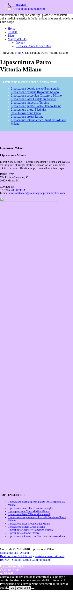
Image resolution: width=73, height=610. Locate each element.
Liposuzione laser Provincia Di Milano (29, 523)
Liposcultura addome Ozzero (24, 533)
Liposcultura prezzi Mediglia (28, 109)
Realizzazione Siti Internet (16, 556)
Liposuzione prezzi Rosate (27, 116)
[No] (32, 588)
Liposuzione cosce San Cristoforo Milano (36, 95)
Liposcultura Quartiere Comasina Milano (30, 529)
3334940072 (18, 189)
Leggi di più (23, 587)
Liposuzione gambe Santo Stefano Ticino (36, 106)
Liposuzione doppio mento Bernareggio (35, 88)
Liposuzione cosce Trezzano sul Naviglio (30, 508)
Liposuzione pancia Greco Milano (26, 526)
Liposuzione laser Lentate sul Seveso (33, 99)
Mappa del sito (9, 552)
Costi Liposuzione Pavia (26, 113)
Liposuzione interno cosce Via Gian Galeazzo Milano (37, 536)
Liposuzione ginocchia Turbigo (30, 102)
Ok (12, 587)
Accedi (24, 552)
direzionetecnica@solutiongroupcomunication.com (37, 193)
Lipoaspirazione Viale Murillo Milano (28, 511)
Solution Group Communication (31, 559)
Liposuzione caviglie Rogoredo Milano (35, 92)
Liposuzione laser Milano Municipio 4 (29, 514)
